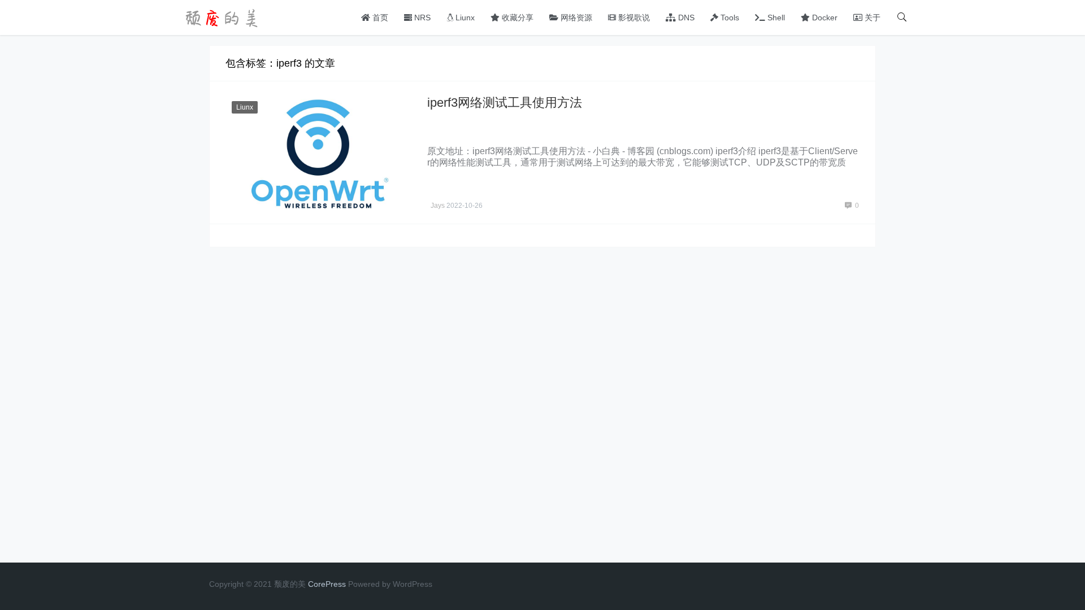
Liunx (464, 17)
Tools (728, 17)
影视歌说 (633, 17)
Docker (823, 17)
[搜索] (902, 17)
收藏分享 (516, 17)
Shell (775, 17)
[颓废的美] (223, 16)
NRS (421, 17)
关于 (871, 17)
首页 (379, 17)
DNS (685, 17)
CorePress (327, 584)
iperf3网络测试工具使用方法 (504, 102)
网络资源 (575, 17)
